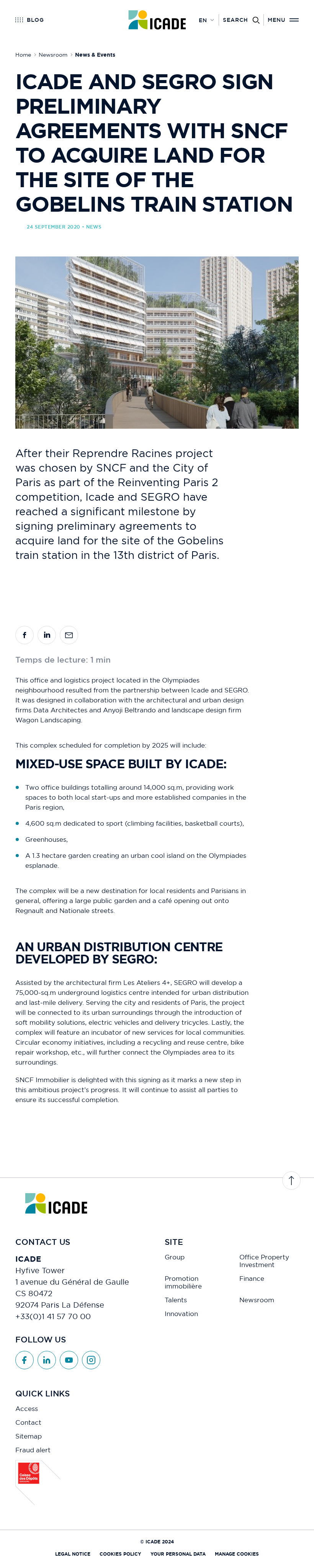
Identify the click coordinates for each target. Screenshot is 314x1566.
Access (26, 1409)
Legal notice (72, 1554)
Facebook (24, 1360)
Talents (176, 1300)
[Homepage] (157, 20)
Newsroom (256, 1300)
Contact (28, 1422)
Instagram (91, 1360)
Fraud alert (33, 1450)
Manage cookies (237, 1554)
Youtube (69, 1360)
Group (175, 1257)
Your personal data (178, 1554)
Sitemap (28, 1436)
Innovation (181, 1314)
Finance (251, 1278)
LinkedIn (47, 1360)
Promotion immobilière (183, 1282)
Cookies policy (120, 1554)
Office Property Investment (264, 1261)
